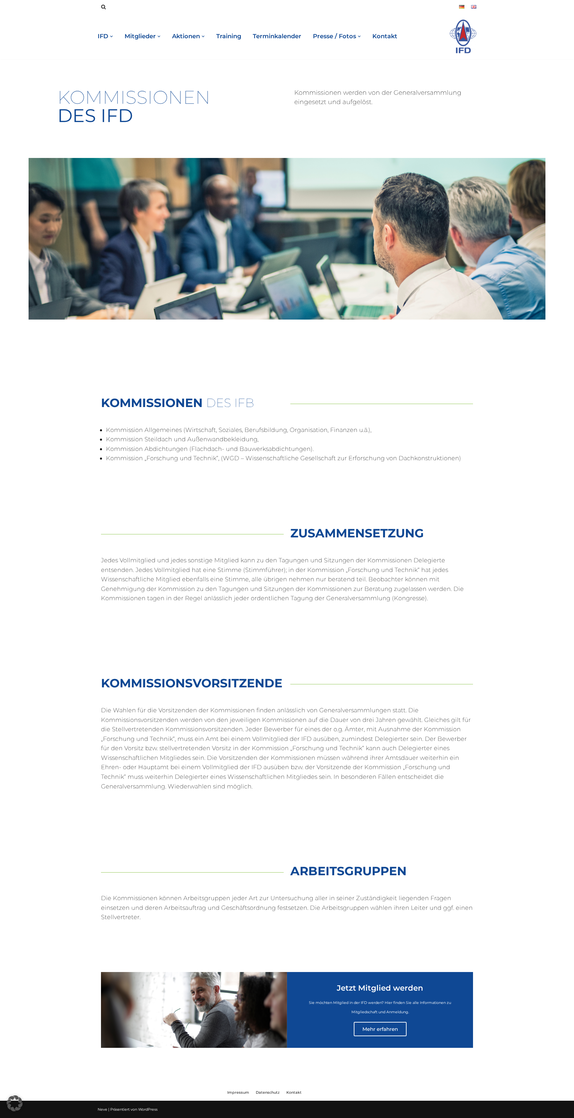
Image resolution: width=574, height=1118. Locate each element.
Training (228, 36)
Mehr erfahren (380, 1029)
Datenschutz (268, 1092)
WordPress (147, 1109)
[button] (14, 1103)
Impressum (238, 1092)
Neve (102, 1109)
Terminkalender (277, 36)
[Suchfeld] (103, 6)
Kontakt (384, 36)
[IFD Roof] (463, 36)
